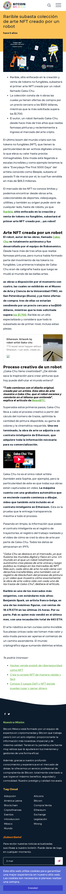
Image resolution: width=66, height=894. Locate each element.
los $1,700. (20, 314)
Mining (38, 823)
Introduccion (12, 819)
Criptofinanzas (12, 809)
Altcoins (38, 796)
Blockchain (11, 805)
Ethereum (40, 809)
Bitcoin (38, 800)
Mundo (8, 828)
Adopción (10, 796)
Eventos (8, 814)
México (8, 823)
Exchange (40, 814)
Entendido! (33, 888)
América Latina (13, 800)
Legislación (40, 819)
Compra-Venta (43, 805)
